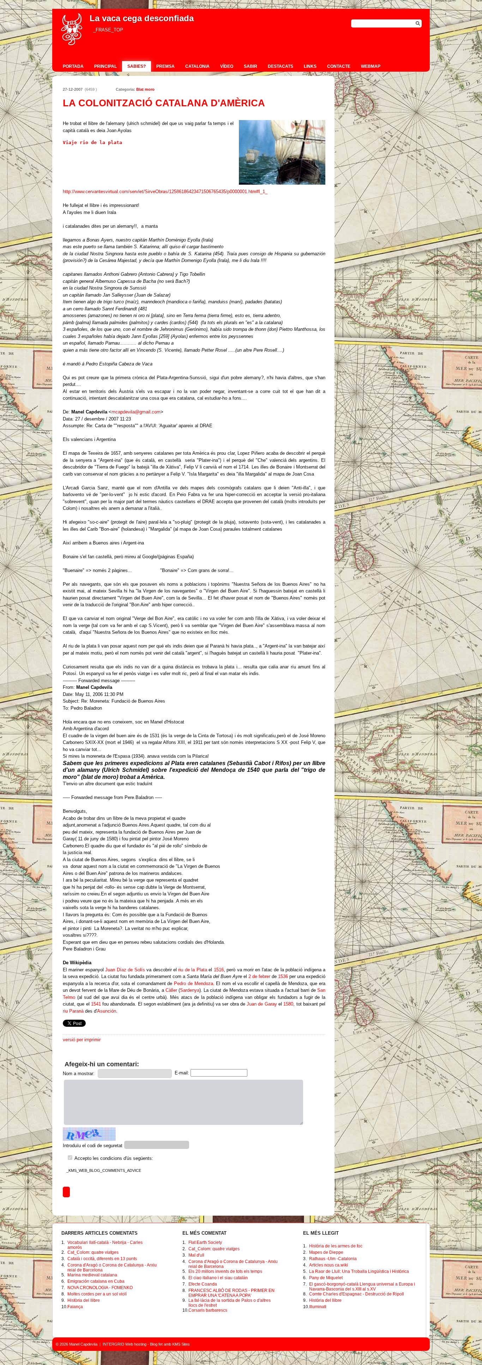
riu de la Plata (192, 969)
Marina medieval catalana (92, 1274)
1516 (219, 969)
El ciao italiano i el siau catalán (218, 1277)
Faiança (75, 1306)
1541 (96, 1004)
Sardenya (189, 990)
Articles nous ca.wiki (328, 1265)
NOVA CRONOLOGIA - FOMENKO (100, 1287)
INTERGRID (113, 1344)
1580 (288, 1004)
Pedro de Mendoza (193, 983)
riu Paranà (73, 1011)
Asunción (106, 1011)
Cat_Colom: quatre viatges (93, 1252)
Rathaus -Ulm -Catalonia (333, 1258)
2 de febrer (259, 976)
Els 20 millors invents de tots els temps (225, 1271)
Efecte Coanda (202, 1284)
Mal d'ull (196, 1255)
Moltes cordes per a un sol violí (97, 1294)
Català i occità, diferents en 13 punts (102, 1258)
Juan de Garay (262, 1004)
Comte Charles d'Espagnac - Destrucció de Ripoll (356, 1294)
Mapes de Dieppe (326, 1252)
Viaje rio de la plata (94, 142)
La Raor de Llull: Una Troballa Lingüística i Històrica (359, 1271)
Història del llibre (83, 1300)
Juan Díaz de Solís (125, 969)
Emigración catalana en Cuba (96, 1281)
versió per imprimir (82, 1039)
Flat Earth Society (205, 1242)
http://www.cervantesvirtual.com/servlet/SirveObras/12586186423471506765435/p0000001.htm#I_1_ (165, 191)
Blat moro (145, 89)
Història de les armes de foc (335, 1246)
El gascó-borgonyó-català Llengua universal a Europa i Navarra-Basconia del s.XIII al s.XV (362, 1287)
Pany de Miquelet (326, 1277)
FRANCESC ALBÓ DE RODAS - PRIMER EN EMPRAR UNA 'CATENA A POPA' (231, 1293)
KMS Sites (181, 1344)
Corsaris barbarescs (207, 1310)
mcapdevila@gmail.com (136, 412)
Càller (171, 990)
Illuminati (317, 1306)
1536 (283, 976)
